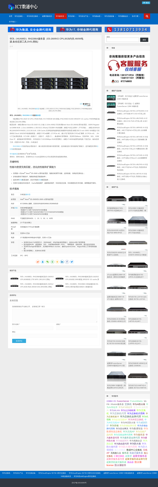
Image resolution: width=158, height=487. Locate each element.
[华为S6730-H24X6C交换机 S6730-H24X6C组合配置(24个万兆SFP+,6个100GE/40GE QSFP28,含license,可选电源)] (117, 339)
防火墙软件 (120, 465)
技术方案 (135, 16)
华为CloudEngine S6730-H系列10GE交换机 (85, 473)
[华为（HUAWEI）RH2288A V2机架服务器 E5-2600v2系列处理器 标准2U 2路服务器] (59, 286)
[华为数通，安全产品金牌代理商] (30, 32)
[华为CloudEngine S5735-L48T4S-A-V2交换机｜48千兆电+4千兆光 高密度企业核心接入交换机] (111, 175)
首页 (10, 16)
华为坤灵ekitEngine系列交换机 (85, 476)
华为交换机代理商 (136, 413)
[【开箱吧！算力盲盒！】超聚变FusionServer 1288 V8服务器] (111, 105)
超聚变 (128, 456)
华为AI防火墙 (139, 404)
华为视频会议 (123, 16)
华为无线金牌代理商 (123, 434)
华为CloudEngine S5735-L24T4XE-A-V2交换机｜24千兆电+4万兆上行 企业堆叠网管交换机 (132, 158)
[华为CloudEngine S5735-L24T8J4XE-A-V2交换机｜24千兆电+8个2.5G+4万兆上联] (111, 112)
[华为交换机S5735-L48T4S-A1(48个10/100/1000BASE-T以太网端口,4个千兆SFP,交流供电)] (138, 316)
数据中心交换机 (134, 450)
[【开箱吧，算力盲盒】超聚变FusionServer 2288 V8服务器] (111, 98)
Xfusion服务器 (117, 404)
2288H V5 (111, 401)
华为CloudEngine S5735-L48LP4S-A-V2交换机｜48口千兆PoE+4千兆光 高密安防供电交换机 (132, 167)
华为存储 (71, 16)
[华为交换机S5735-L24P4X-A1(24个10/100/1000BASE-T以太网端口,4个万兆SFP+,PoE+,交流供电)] (138, 339)
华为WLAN (115, 410)
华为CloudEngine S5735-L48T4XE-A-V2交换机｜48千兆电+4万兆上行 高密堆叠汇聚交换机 (132, 139)
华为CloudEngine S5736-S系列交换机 (52, 473)
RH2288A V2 (27, 115)
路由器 (130, 462)
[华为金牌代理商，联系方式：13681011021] (127, 32)
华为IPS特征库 (125, 407)
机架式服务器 (136, 453)
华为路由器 (96, 16)
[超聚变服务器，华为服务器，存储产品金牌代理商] (79, 32)
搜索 (108, 37)
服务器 (37, 109)
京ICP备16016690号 (79, 483)
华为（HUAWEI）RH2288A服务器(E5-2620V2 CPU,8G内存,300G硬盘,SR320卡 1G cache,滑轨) (82, 279)
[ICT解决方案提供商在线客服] (127, 84)
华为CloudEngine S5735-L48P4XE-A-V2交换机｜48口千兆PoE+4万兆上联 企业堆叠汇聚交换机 (132, 130)
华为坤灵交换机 (32, 16)
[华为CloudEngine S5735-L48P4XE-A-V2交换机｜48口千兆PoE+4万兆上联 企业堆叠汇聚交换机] (111, 129)
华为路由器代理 (121, 443)
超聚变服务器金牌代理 (136, 459)
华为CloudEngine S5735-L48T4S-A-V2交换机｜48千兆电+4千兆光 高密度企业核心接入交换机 (132, 176)
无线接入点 (116, 453)
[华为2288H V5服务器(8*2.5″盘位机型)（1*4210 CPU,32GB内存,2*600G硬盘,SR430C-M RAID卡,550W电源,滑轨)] (138, 228)
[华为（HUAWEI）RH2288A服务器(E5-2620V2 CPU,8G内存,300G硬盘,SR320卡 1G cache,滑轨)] (59, 278)
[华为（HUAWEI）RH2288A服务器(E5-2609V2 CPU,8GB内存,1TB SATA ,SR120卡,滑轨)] (14, 278)
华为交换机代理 (118, 413)
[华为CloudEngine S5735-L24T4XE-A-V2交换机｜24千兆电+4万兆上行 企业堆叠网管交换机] (111, 157)
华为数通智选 (136, 428)
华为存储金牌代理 (128, 425)
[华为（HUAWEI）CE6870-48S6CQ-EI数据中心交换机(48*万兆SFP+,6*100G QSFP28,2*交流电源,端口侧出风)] (138, 250)
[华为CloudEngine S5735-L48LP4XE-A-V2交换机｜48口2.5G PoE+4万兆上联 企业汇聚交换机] (111, 120)
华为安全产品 (83, 16)
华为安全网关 (122, 428)
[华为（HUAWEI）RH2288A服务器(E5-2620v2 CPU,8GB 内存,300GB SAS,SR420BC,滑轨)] (14, 286)
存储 (20, 180)
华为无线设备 (109, 16)
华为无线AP (129, 431)
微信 (147, 3)
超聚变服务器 (47, 16)
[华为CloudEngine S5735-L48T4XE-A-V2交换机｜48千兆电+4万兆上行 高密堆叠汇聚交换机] (111, 138)
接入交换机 (120, 450)
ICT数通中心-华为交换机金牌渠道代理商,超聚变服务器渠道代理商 (23, 6)
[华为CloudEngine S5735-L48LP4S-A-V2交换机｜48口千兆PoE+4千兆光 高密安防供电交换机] (111, 166)
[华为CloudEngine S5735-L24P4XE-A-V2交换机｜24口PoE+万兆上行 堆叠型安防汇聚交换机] (111, 147)
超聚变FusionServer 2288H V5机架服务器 (119, 473)
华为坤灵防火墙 (128, 422)
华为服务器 (60, 16)
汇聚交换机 (119, 456)
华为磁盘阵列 (122, 441)
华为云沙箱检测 (128, 410)
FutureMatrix (136, 401)
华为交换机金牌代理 (130, 416)
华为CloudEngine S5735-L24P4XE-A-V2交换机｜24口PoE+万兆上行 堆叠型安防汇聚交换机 (132, 148)
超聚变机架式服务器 (116, 462)
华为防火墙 (135, 443)
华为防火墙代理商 (128, 446)
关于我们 (12, 22)
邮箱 (58, 324)
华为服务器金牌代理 (130, 437)
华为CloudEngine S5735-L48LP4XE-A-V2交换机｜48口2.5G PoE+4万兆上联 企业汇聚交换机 (132, 121)
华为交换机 (19, 16)
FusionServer (123, 401)
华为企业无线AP (119, 419)
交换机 (128, 404)
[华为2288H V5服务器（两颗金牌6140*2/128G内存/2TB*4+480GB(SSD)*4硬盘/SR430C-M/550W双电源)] (117, 383)
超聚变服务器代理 (115, 459)
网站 (13, 332)
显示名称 (16, 324)
